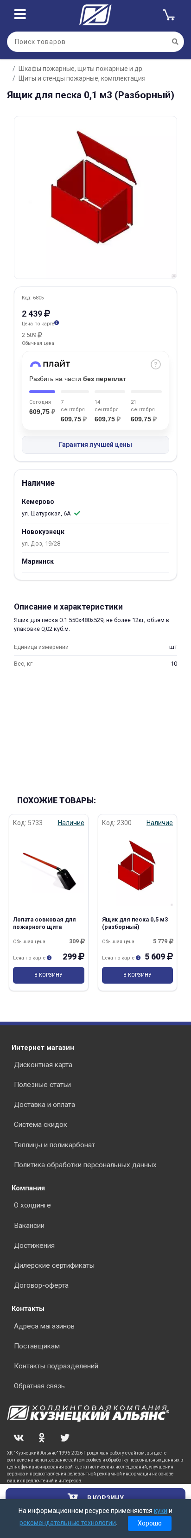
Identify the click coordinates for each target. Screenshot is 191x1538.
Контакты (28, 1308)
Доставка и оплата (44, 1104)
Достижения (34, 1245)
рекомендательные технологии (67, 1522)
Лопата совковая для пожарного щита (44, 923)
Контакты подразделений (56, 1366)
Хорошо (150, 1523)
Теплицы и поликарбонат (54, 1145)
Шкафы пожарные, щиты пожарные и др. (81, 68)
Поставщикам (37, 1346)
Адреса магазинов (44, 1326)
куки (160, 1510)
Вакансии (29, 1225)
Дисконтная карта (43, 1065)
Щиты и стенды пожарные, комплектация (82, 78)
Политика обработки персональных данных (85, 1165)
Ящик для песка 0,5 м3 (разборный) (135, 923)
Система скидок (40, 1124)
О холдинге (32, 1205)
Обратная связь (39, 1386)
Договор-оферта (41, 1285)
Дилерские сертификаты (54, 1265)
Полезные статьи (42, 1084)
